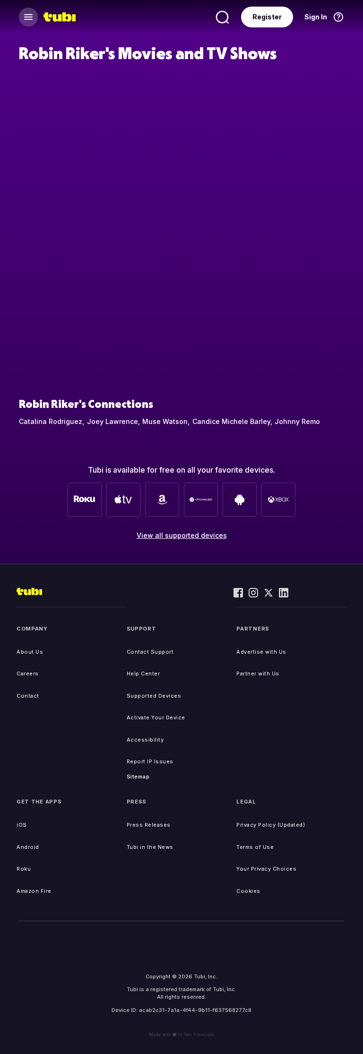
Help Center (143, 673)
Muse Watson (165, 421)
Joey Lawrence (112, 421)
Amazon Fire (34, 891)
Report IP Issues (150, 761)
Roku (24, 868)
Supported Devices (154, 695)
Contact (28, 695)
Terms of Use (255, 847)
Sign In (315, 17)
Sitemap (138, 776)
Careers (28, 673)
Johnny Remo (297, 421)
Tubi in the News (150, 847)
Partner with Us (257, 673)
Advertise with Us (261, 651)
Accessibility (145, 739)
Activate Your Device (156, 717)
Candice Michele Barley (231, 421)
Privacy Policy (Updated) (270, 824)
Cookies (248, 891)
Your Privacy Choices (266, 868)
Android (28, 847)
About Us (30, 651)
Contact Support (150, 651)
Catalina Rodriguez (50, 421)
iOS (22, 824)
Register (267, 17)
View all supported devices (182, 535)
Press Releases (149, 824)
